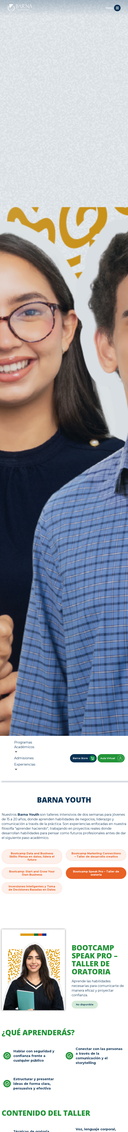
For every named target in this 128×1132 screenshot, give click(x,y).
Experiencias (24, 764)
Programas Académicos (24, 744)
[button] (85, 1005)
